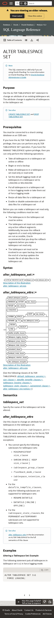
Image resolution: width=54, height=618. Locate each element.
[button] (11, 3)
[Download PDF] (31, 40)
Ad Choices (47, 614)
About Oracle (17, 610)
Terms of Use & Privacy (13, 614)
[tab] (21, 570)
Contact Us (28, 610)
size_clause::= (9, 379)
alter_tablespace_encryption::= (17, 388)
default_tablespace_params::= (31, 376)
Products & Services (44, 610)
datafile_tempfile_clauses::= (30, 379)
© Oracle (6, 610)
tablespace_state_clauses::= (16, 385)
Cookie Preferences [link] (33, 614)
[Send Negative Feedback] (44, 601)
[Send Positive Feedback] (49, 601)
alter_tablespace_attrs (17, 535)
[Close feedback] (18, 601)
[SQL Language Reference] (26, 40)
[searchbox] (40, 3)
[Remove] (25, 3)
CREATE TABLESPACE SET (19, 114)
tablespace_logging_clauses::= (17, 382)
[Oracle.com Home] (5, 3)
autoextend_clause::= (40, 385)
